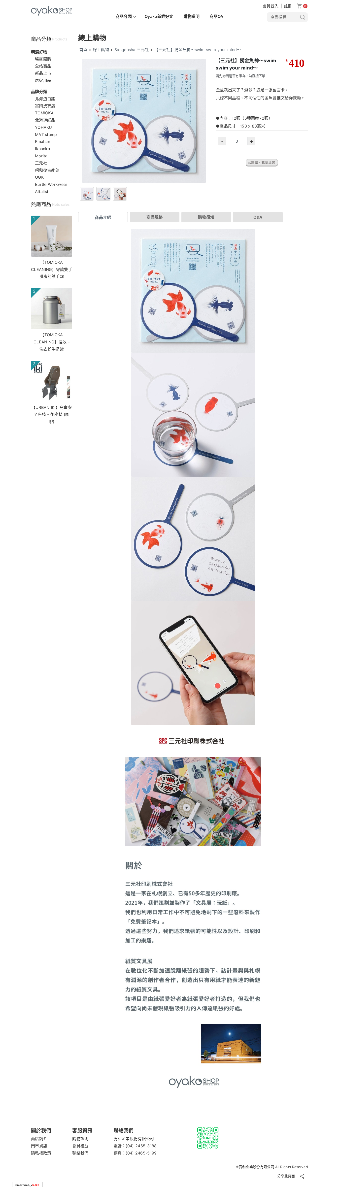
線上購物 (101, 49)
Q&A (258, 217)
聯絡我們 (80, 1153)
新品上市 (43, 73)
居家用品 (43, 80)
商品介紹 (103, 217)
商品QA (216, 16)
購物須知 (206, 217)
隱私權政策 (41, 1153)
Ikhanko (42, 148)
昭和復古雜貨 (47, 170)
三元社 (41, 163)
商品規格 (154, 217)
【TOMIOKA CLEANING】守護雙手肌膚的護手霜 (51, 269)
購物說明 (191, 16)
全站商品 (43, 66)
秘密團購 (43, 59)
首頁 (83, 49)
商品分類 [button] (124, 16)
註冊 (288, 5)
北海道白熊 (45, 98)
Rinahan (42, 141)
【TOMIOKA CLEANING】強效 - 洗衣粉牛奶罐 (52, 342)
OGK (39, 177)
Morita (41, 155)
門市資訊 (39, 1145)
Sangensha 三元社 (131, 49)
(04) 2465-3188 (141, 1145)
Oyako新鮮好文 (159, 16)
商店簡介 (39, 1138)
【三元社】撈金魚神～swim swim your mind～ (197, 49)
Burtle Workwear (51, 184)
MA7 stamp (46, 134)
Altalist (41, 191)
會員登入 (271, 5)
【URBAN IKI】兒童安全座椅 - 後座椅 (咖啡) (52, 414)
